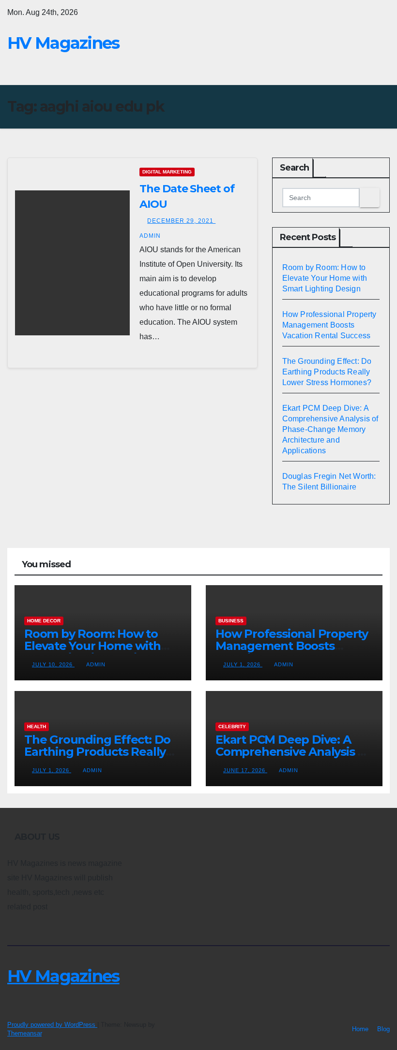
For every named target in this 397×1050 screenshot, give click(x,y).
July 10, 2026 (53, 664)
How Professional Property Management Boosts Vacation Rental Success (329, 325)
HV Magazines (63, 43)
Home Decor (44, 620)
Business (231, 620)
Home (360, 1029)
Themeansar (24, 1033)
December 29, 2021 (181, 220)
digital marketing (167, 171)
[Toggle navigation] (380, 69)
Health (36, 726)
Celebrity (232, 726)
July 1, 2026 (242, 664)
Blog (383, 1029)
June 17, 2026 (245, 770)
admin (96, 664)
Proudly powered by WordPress (52, 1024)
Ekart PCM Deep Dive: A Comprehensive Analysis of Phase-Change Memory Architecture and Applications (330, 429)
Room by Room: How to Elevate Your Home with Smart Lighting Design (324, 278)
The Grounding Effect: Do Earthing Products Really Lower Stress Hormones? (327, 372)
